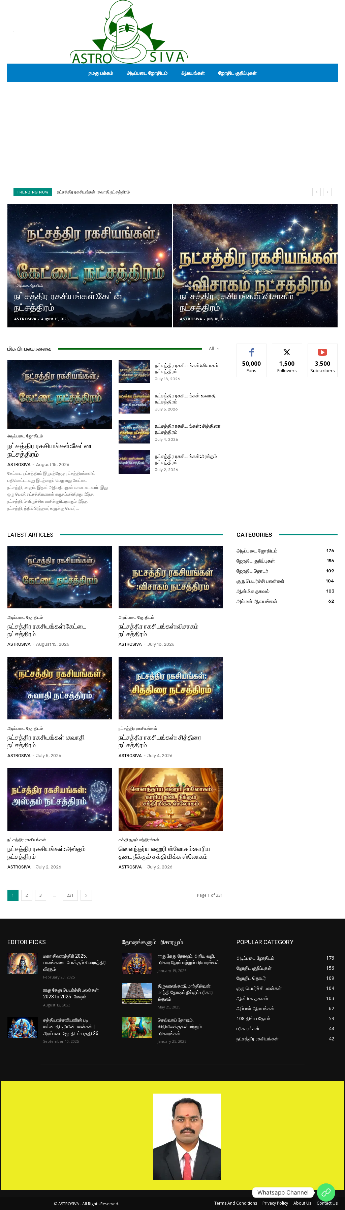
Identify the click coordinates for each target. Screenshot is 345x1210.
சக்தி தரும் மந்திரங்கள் (139, 840)
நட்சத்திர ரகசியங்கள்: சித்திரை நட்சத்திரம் (95, 191)
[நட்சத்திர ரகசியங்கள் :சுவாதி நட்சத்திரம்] (134, 402)
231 (70, 895)
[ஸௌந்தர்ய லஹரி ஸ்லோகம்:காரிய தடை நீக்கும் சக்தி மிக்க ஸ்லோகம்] (171, 799)
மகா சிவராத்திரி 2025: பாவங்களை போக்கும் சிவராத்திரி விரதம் (74, 962)
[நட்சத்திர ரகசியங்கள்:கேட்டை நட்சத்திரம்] (89, 265)
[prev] (316, 192)
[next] (327, 192)
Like (252, 348)
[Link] (326, 1192)
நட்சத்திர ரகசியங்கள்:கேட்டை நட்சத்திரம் (50, 449)
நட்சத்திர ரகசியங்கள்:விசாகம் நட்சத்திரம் (158, 630)
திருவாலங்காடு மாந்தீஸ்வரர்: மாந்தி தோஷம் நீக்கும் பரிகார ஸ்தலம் (185, 992)
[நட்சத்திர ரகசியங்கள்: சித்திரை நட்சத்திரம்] (134, 432)
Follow (287, 348)
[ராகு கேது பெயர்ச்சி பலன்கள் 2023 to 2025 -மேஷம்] (22, 997)
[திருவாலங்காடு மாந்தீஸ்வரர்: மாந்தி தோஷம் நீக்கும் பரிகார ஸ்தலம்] (137, 993)
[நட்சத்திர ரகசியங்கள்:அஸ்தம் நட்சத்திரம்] (134, 462)
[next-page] (86, 895)
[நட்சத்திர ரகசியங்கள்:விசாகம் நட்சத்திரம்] (255, 265)
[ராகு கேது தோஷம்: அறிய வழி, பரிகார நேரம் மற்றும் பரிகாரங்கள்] (137, 963)
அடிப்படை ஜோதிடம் (30, 285)
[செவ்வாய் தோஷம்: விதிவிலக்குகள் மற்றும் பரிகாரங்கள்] (137, 1027)
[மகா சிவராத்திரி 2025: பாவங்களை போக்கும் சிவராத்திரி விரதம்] (22, 963)
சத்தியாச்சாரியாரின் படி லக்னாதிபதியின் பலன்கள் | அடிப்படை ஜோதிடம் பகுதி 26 (70, 1026)
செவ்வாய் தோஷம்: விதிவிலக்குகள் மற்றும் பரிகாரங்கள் (180, 1026)
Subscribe (322, 348)
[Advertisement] (172, 132)
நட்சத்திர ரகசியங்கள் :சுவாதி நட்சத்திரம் (46, 741)
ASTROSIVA (19, 464)
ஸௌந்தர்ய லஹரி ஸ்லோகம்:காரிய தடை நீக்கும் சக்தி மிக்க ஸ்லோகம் (164, 852)
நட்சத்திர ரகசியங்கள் (138, 728)
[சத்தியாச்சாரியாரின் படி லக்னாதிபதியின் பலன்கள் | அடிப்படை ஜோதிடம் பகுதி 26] (22, 1027)
